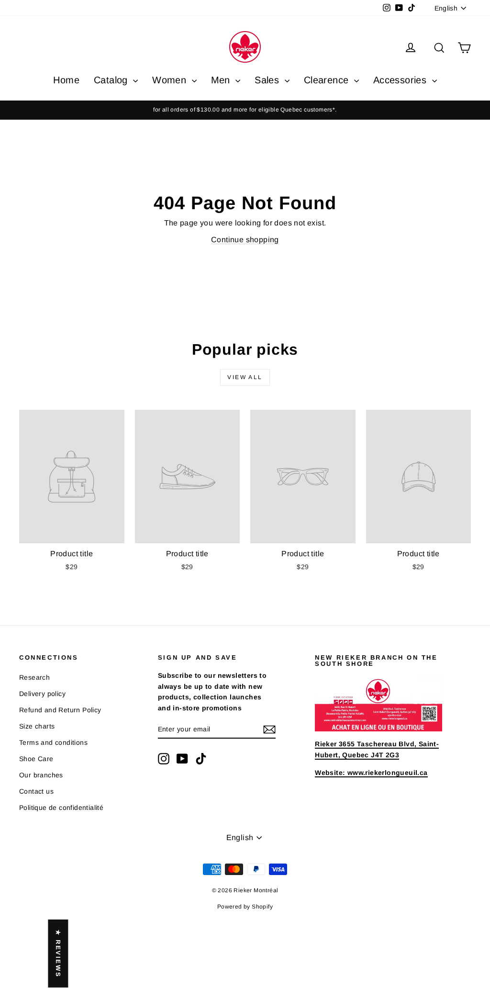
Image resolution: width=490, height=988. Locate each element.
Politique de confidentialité (61, 807)
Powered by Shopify (245, 906)
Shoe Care (36, 759)
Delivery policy (42, 693)
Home (66, 80)
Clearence (328, 80)
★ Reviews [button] (58, 953)
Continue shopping (245, 240)
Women (170, 80)
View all (244, 377)
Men (222, 80)
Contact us (36, 791)
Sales (268, 80)
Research (34, 677)
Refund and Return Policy (60, 710)
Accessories (401, 80)
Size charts (37, 726)
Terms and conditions (53, 742)
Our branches (41, 775)
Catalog (112, 80)
